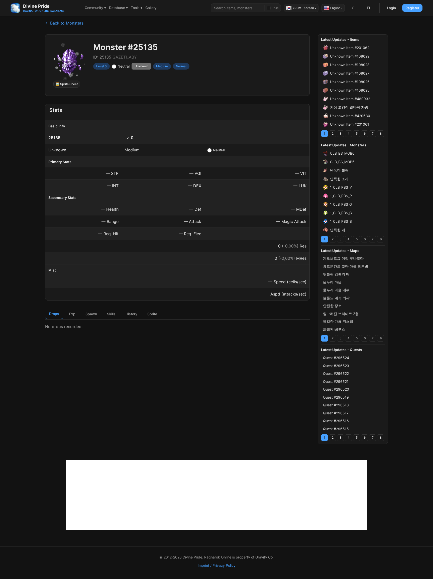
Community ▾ (95, 8)
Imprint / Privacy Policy (217, 565)
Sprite (152, 314)
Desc (275, 8)
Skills (111, 314)
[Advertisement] (216, 495)
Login (391, 8)
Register (412, 8)
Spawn (91, 314)
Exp (72, 314)
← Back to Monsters (64, 23)
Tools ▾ (136, 8)
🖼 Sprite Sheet (67, 84)
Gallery (151, 8)
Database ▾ (118, 8)
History (131, 314)
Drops (54, 314)
